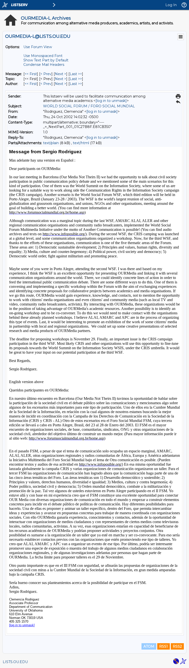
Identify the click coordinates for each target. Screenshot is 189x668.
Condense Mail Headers (43, 64)
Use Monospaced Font (43, 56)
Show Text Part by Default (45, 60)
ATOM (148, 646)
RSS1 (163, 646)
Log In (171, 5)
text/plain (51, 143)
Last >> (76, 74)
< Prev (45, 74)
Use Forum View (37, 47)
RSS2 (177, 646)
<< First (31, 74)
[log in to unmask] (111, 100)
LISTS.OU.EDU (15, 662)
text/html (81, 143)
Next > (60, 74)
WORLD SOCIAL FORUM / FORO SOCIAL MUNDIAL (89, 106)
